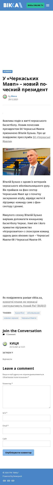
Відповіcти (7, 359)
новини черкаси (11, 318)
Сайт (5, 439)
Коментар (8, 383)
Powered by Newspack (12, 476)
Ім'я (5, 413)
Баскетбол (19, 313)
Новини (8, 71)
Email (5, 426)
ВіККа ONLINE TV (35, 5)
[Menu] (48, 5)
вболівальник (33, 313)
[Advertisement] (26, 38)
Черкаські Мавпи (28, 318)
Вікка (14, 96)
